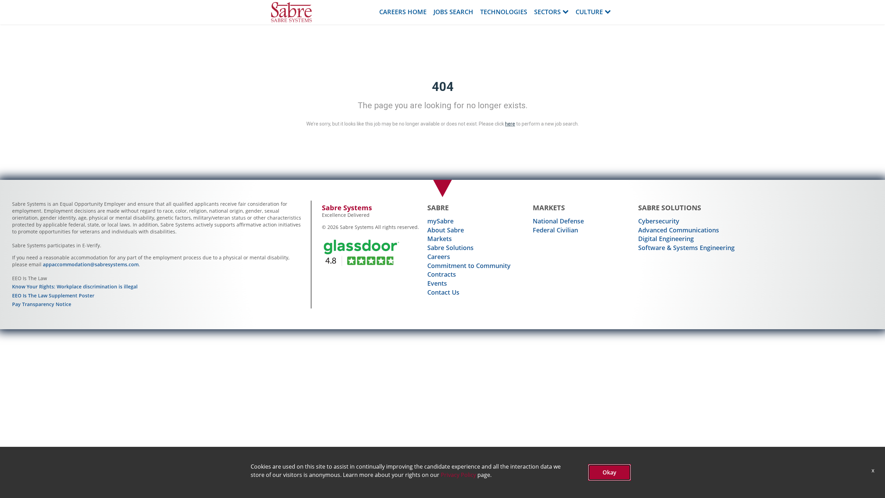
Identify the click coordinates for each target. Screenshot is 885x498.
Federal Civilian (555, 230)
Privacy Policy (458, 475)
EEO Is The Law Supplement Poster (53, 295)
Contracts (441, 274)
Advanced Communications (678, 230)
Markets (439, 238)
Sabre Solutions (450, 247)
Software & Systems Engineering (686, 247)
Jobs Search (453, 12)
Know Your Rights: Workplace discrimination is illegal (75, 286)
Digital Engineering (666, 238)
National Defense (558, 221)
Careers (438, 256)
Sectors (547, 12)
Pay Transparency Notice (41, 304)
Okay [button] (609, 472)
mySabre (440, 221)
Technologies (503, 12)
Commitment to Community (469, 265)
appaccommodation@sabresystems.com (91, 264)
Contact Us (443, 292)
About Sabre (445, 230)
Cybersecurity (658, 221)
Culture (589, 12)
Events (437, 283)
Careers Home (403, 12)
